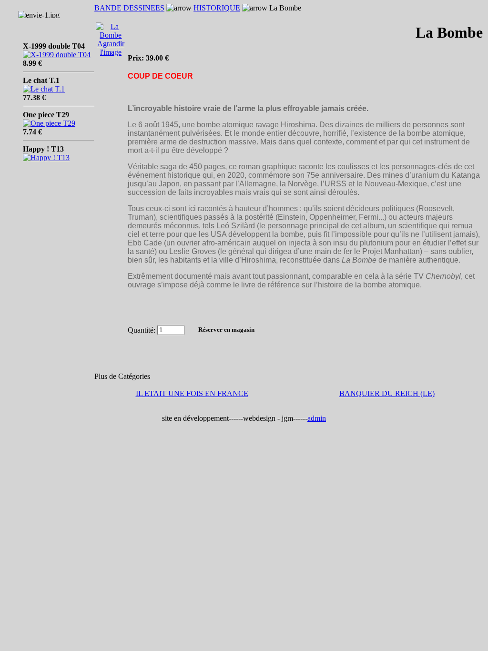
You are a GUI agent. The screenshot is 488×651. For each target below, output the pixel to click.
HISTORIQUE (216, 8)
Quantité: (141, 330)
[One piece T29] (49, 120)
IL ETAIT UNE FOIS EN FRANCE (192, 393)
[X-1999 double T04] (57, 52)
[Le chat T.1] (44, 86)
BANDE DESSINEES (129, 8)
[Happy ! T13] (46, 155)
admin (316, 418)
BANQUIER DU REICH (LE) (387, 393)
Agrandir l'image (110, 48)
